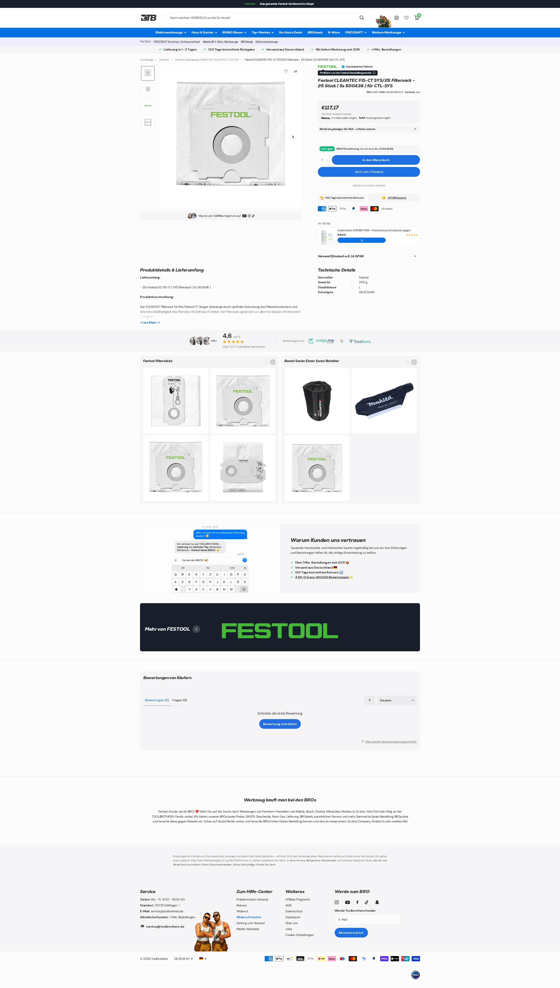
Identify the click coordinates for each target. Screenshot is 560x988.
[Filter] (369, 700)
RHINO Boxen (232, 32)
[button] (362, 240)
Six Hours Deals (290, 32)
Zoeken (362, 17)
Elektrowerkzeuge (267, 42)
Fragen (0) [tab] (179, 700)
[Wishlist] (285, 71)
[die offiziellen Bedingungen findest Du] (374, 72)
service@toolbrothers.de (165, 926)
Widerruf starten (248, 917)
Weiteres (294, 891)
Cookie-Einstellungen (299, 935)
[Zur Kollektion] (273, 362)
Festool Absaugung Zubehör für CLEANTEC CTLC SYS (207, 59)
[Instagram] (249, 215)
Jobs (288, 929)
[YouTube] (244, 215)
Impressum (292, 917)
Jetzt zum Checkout (369, 172)
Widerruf (242, 911)
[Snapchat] (377, 902)
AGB (288, 905)
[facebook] (357, 902)
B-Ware (334, 32)
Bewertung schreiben (280, 724)
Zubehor (164, 59)
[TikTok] (253, 215)
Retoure (241, 905)
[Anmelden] (396, 18)
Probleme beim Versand (252, 899)
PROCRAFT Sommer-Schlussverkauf (177, 42)
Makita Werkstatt (247, 929)
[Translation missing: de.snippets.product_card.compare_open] (406, 18)
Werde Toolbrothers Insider (355, 911)
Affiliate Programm (297, 899)
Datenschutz (293, 911)
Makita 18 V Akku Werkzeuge (220, 42)
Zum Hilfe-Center (254, 891)
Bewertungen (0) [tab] (157, 700)
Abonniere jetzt (351, 933)
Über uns (291, 923)
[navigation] (148, 73)
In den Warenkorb (376, 160)
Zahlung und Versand (250, 923)
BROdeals (315, 32)
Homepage (147, 59)
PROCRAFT (354, 32)
